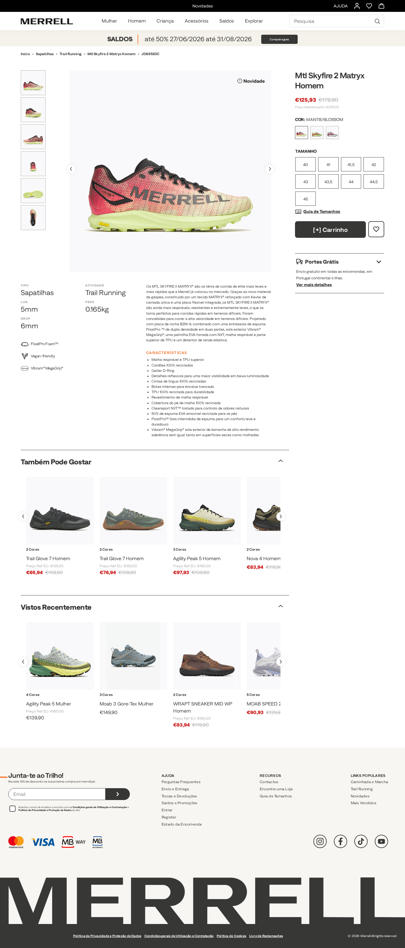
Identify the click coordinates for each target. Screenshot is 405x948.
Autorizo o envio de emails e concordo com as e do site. (73, 809)
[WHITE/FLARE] (207, 556)
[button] (269, 169)
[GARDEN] (213, 702)
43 (305, 181)
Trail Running (71, 54)
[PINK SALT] (54, 702)
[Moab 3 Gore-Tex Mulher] (133, 656)
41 (328, 164)
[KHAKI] (269, 702)
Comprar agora (279, 39)
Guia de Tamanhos (321, 211)
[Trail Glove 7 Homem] (60, 510)
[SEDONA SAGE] (145, 702)
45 (305, 199)
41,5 (351, 164)
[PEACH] (280, 702)
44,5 (374, 181)
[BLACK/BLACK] (53, 556)
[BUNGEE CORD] (133, 702)
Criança (165, 20)
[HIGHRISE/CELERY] (42, 702)
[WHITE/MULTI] (332, 132)
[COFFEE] (200, 702)
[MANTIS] (316, 132)
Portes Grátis (322, 262)
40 (305, 164)
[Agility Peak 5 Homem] (207, 510)
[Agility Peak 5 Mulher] (60, 656)
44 (351, 181)
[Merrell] (47, 21)
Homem (137, 20)
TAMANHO (306, 151)
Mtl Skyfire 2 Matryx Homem (111, 54)
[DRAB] (274, 556)
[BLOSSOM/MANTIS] (219, 556)
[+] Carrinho (330, 229)
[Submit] (118, 794)
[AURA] (257, 702)
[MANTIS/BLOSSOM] (301, 132)
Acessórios (196, 20)
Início (25, 54)
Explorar (254, 20)
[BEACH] (195, 556)
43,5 (328, 181)
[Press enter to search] (377, 21)
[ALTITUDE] (121, 702)
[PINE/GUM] (66, 556)
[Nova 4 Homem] (280, 510)
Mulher (109, 20)
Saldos (226, 20)
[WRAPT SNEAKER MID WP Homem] (207, 656)
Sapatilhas (45, 54)
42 (373, 164)
